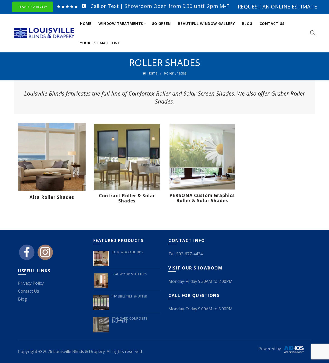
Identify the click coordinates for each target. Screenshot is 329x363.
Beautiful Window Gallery (206, 23)
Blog (247, 23)
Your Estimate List (100, 42)
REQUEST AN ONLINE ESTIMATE (277, 6)
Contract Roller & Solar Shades (127, 198)
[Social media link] (26, 254)
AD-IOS (297, 349)
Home (85, 23)
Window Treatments (120, 23)
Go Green (161, 23)
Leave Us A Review (33, 7)
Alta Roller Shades (52, 197)
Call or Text (104, 6)
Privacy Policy (31, 283)
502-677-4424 (189, 254)
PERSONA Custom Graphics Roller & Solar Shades (202, 198)
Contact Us (272, 23)
